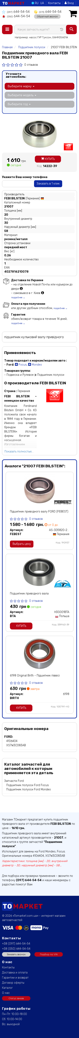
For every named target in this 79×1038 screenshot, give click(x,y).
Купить (49, 159)
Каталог (7, 988)
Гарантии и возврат (15, 977)
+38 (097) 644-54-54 (16, 943)
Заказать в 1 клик (48, 183)
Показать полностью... (19, 451)
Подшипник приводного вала (29, 593)
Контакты (54, 3)
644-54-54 (18, 12)
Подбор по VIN (49, 954)
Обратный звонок (47, 16)
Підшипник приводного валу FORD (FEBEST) (39, 511)
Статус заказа (16, 998)
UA (42, 3)
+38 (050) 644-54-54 (16, 949)
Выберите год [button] (18, 104)
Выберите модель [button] (21, 95)
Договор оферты (13, 982)
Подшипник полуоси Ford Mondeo (28, 789)
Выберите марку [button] (20, 86)
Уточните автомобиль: (16, 75)
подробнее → (18, 297)
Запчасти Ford (14, 781)
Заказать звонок (16, 954)
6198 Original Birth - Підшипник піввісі (35, 675)
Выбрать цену (22, 544)
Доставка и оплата (15, 972)
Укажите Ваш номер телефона (24, 177)
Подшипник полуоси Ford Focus (27, 785)
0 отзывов (31, 65)
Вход (70, 3)
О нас (6, 993)
